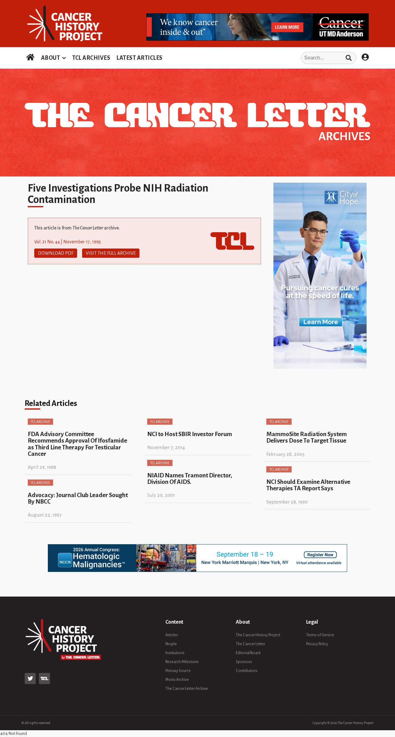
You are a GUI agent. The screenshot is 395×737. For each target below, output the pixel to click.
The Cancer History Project (258, 635)
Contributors (246, 671)
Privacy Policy (317, 644)
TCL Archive (40, 421)
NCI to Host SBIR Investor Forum (189, 434)
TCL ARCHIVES (91, 58)
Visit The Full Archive (111, 253)
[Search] (348, 58)
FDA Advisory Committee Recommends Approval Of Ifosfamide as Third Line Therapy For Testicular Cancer (77, 444)
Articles (171, 635)
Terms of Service (320, 635)
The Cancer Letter (250, 644)
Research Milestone (182, 662)
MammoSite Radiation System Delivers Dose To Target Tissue (306, 437)
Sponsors (244, 662)
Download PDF (55, 253)
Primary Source (178, 671)
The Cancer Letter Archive (186, 688)
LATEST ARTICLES (139, 58)
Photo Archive (177, 680)
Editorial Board (248, 653)
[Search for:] (261, 58)
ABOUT (50, 58)
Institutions (175, 653)
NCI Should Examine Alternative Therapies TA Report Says (308, 485)
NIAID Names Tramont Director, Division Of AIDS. (189, 478)
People (171, 644)
